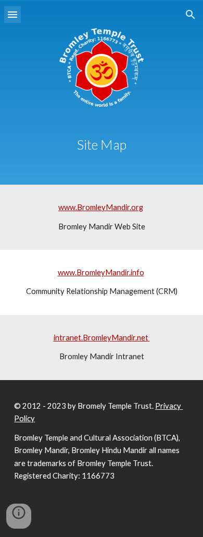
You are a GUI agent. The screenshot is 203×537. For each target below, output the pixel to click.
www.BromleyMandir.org (100, 207)
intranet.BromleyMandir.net (102, 337)
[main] (101, 144)
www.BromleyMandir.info (101, 272)
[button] (12, 14)
